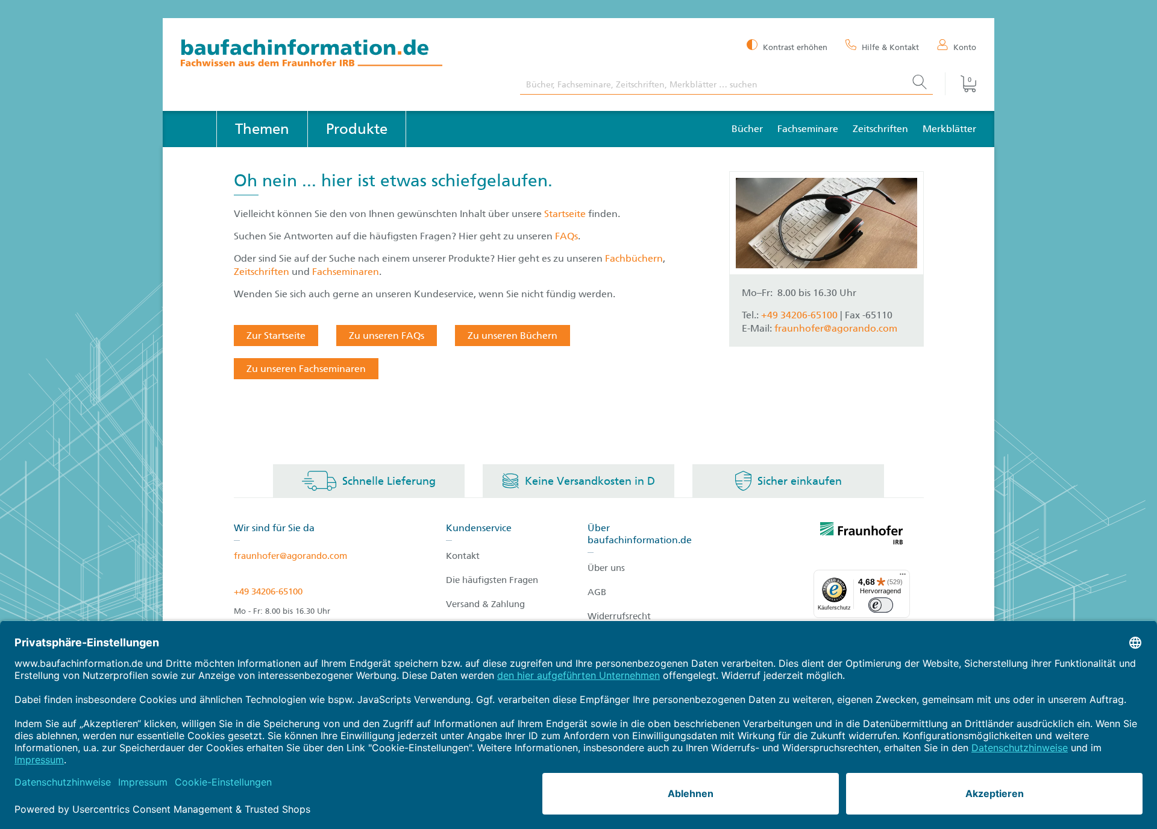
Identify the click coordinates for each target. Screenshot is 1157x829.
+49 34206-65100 (268, 591)
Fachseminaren (345, 271)
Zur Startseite (276, 335)
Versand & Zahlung (485, 604)
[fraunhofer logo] (861, 535)
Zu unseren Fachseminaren (306, 368)
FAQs (566, 236)
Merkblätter (949, 128)
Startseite (566, 213)
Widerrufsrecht (619, 616)
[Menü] (902, 577)
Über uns (606, 568)
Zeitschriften (880, 128)
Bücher (747, 128)
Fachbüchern (634, 258)
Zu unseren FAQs (386, 335)
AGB (597, 592)
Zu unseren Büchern (512, 335)
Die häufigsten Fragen (492, 580)
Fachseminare (807, 128)
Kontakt (463, 555)
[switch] (880, 605)
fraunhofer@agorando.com (835, 328)
